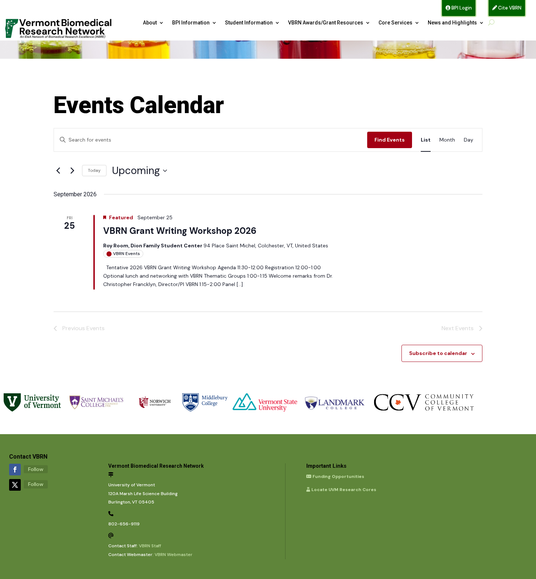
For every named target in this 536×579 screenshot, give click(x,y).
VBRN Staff (150, 546)
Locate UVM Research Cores (343, 490)
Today (94, 170)
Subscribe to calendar (438, 353)
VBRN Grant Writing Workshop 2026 (179, 230)
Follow (35, 469)
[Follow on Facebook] (15, 469)
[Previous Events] (58, 170)
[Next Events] (72, 170)
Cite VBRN (509, 8)
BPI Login (461, 8)
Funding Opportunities (337, 476)
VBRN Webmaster (174, 554)
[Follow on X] (15, 485)
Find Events (389, 139)
